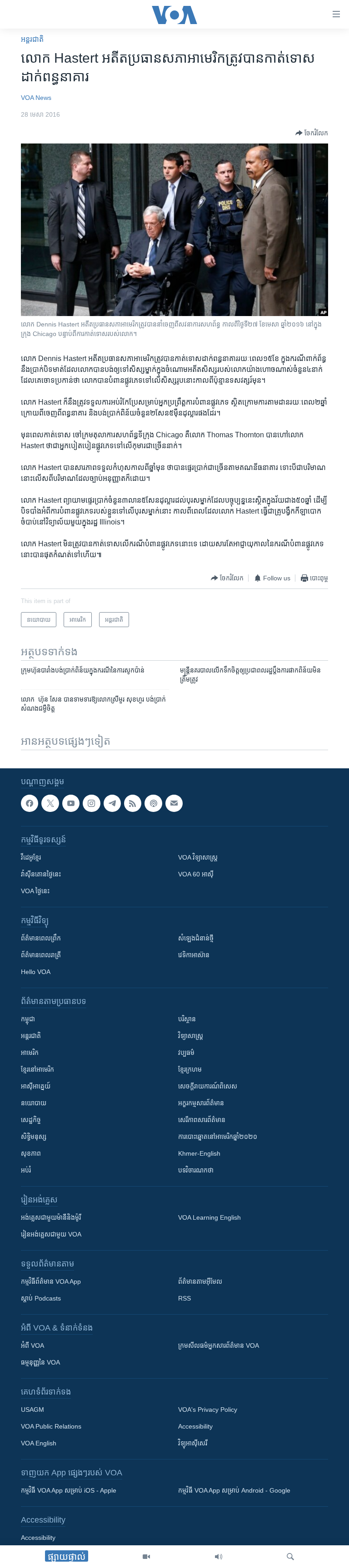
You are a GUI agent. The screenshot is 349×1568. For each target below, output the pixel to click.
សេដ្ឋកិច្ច (31, 1119)
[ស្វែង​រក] (290, 1556)
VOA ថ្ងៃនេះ (35, 891)
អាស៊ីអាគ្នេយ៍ (35, 1086)
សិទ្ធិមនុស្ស (33, 1136)
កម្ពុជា (28, 1019)
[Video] (146, 1556)
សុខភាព (31, 1153)
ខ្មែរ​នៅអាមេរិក (37, 1069)
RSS (184, 1298)
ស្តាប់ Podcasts (41, 1298)
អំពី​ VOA (32, 1345)
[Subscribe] (174, 803)
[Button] (311, 133)
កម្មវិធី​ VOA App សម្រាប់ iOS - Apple (68, 1490)
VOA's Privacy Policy (207, 1409)
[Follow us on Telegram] (112, 803)
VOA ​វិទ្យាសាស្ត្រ (198, 857)
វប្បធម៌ (186, 1052)
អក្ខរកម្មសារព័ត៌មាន (201, 1103)
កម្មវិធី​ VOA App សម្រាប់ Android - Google (234, 1490)
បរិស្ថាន (187, 1019)
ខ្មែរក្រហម (190, 1069)
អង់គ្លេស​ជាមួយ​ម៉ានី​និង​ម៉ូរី (51, 1217)
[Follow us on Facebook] (29, 803)
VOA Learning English (209, 1217)
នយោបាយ (33, 1103)
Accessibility (195, 1426)
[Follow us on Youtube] (71, 803)
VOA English (38, 1443)
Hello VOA (35, 971)
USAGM (32, 1409)
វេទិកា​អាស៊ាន (193, 955)
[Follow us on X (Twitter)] (50, 803)
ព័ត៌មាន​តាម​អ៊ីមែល (200, 1281)
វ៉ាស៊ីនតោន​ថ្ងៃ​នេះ (41, 874)
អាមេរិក (30, 1052)
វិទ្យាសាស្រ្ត (190, 1035)
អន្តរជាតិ (32, 39)
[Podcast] (153, 803)
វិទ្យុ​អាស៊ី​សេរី (192, 1443)
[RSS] (132, 803)
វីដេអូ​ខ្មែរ (31, 857)
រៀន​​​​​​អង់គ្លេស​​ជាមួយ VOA (51, 1234)
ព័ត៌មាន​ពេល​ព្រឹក (41, 938)
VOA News (36, 97)
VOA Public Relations (51, 1426)
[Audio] (218, 1556)
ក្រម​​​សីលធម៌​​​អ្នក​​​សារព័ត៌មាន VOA (218, 1345)
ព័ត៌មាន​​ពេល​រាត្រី (41, 955)
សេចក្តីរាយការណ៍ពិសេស (207, 1086)
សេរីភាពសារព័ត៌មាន (201, 1119)
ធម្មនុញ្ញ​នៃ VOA (40, 1362)
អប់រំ (26, 1170)
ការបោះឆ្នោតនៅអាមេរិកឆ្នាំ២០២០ (217, 1136)
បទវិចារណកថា (196, 1170)
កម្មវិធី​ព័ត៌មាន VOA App (51, 1281)
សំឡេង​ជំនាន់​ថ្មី (196, 938)
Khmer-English (199, 1153)
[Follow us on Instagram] (91, 803)
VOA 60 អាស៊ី (196, 874)
